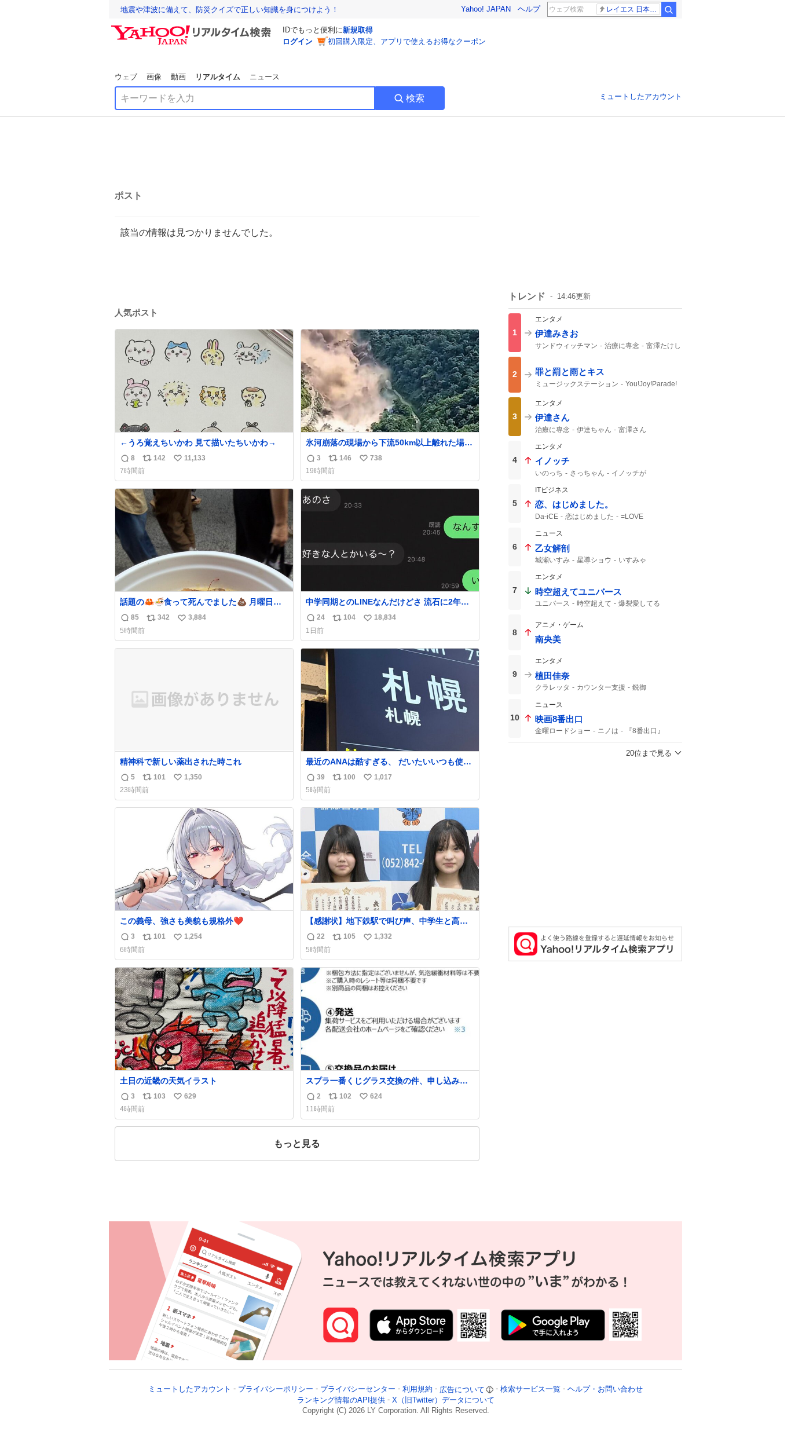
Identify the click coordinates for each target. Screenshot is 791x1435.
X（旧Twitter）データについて (443, 1400)
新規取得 (358, 29)
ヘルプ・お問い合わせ (605, 1389)
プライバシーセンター (357, 1389)
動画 (178, 76)
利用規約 (417, 1389)
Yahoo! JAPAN (486, 9)
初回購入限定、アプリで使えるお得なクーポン (407, 41)
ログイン (298, 41)
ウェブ (126, 76)
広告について (462, 1389)
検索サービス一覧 (530, 1389)
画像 (154, 76)
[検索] (668, 9)
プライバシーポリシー (275, 1389)
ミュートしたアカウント (640, 96)
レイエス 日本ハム (633, 9)
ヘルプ (529, 9)
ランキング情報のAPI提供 (341, 1400)
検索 (415, 98)
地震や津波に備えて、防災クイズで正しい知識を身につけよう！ (229, 9)
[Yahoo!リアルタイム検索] (193, 28)
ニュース (265, 76)
